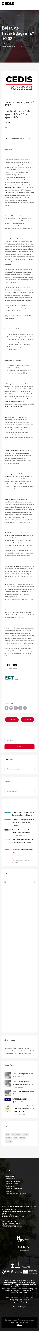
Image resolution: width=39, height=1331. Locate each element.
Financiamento (10, 1178)
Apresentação (10, 1176)
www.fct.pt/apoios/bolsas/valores (15, 226)
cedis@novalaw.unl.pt (11, 615)
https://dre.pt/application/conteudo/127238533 (18, 599)
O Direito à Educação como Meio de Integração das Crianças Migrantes (23, 822)
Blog (13, 44)
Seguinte (27, 719)
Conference (16, 1134)
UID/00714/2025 (27, 1291)
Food (15, 1138)
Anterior (12, 719)
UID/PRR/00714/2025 (19, 1293)
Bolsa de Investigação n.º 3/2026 (23, 1091)
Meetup (22, 1138)
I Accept (19, 1325)
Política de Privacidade (13, 1181)
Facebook (16, 1193)
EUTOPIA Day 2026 (19, 1099)
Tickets (8, 1141)
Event (25, 1134)
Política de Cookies (12, 1183)
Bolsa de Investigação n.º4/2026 (23, 1074)
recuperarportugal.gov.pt (20, 1302)
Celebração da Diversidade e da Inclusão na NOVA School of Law (23, 842)
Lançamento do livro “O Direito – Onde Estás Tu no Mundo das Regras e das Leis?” (23, 1108)
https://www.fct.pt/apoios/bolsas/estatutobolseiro (19, 589)
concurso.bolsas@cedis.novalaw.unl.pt (16, 520)
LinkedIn (24, 1193)
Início (6, 44)
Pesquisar (19, 746)
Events (8, 1138)
